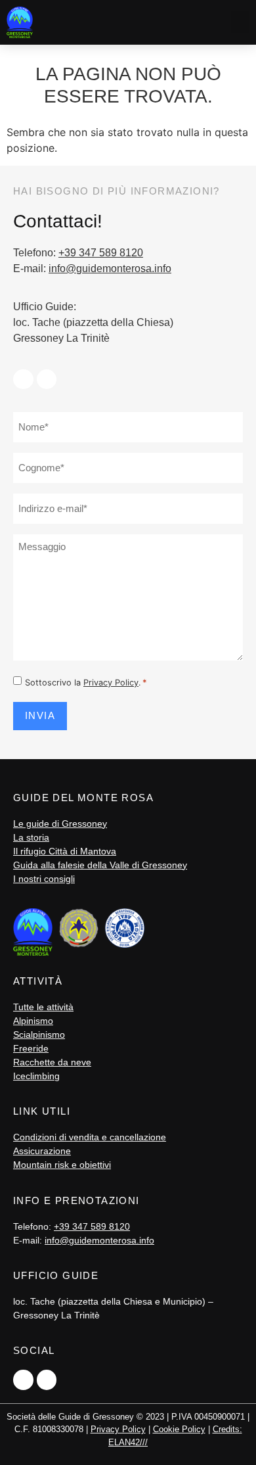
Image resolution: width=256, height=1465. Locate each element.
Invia (40, 715)
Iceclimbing (36, 1076)
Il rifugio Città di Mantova (64, 851)
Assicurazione (42, 1151)
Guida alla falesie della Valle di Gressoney (100, 865)
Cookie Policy (179, 1429)
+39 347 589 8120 (100, 252)
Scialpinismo (39, 1034)
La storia (31, 837)
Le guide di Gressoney (60, 823)
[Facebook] (23, 379)
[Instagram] (47, 379)
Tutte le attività (43, 1007)
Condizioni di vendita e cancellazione (89, 1137)
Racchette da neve (52, 1062)
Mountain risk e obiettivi (62, 1164)
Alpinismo (33, 1020)
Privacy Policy (111, 682)
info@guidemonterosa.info (110, 268)
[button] (240, 22)
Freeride (31, 1048)
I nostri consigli (44, 878)
